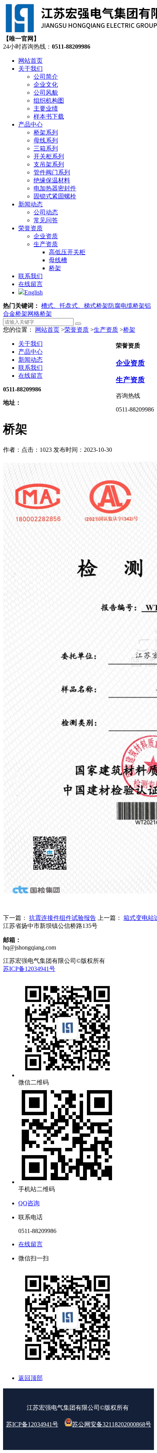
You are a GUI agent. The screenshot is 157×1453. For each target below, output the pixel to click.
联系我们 (30, 367)
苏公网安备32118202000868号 (111, 1424)
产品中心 (30, 351)
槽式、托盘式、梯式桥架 (74, 305)
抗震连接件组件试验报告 (62, 918)
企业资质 (130, 363)
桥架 (129, 329)
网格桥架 (39, 313)
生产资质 (106, 329)
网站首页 (47, 329)
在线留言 (30, 375)
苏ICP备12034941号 (29, 969)
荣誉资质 (76, 329)
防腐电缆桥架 (126, 305)
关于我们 (30, 343)
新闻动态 (30, 359)
